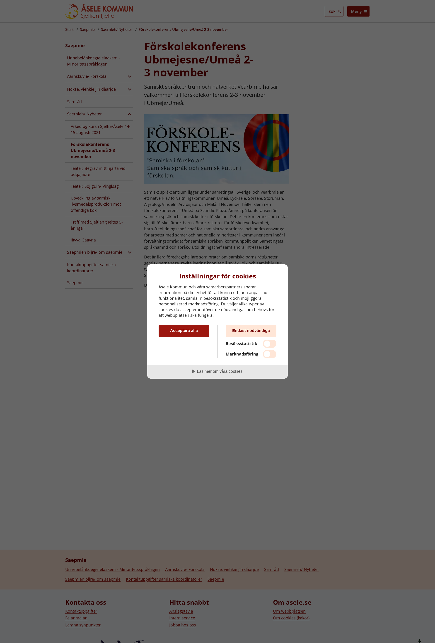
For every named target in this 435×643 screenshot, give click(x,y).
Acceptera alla (184, 330)
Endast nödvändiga (251, 330)
